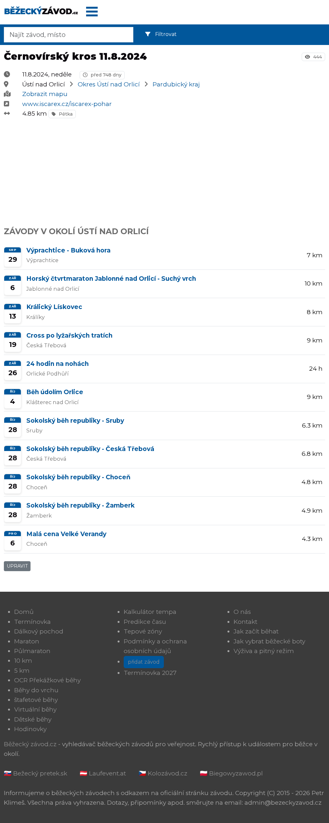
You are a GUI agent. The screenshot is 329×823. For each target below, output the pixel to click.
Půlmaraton (32, 651)
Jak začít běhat (256, 631)
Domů (24, 611)
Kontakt (245, 621)
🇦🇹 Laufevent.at (103, 773)
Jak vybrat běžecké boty (269, 641)
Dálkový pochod (38, 631)
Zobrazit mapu (44, 94)
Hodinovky (30, 729)
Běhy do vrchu (36, 690)
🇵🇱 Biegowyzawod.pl (231, 773)
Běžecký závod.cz (30, 744)
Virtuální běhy (35, 709)
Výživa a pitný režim (264, 651)
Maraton (26, 641)
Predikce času (145, 621)
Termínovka (32, 621)
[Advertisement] (164, 169)
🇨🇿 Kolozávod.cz (162, 773)
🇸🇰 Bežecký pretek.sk (35, 773)
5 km (22, 670)
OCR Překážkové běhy (47, 680)
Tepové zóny (143, 631)
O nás (242, 611)
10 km (23, 660)
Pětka (65, 114)
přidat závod (144, 662)
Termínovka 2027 (150, 673)
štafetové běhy (36, 700)
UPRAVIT (17, 566)
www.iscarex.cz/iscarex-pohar (67, 104)
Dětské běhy (32, 719)
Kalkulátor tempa (150, 611)
